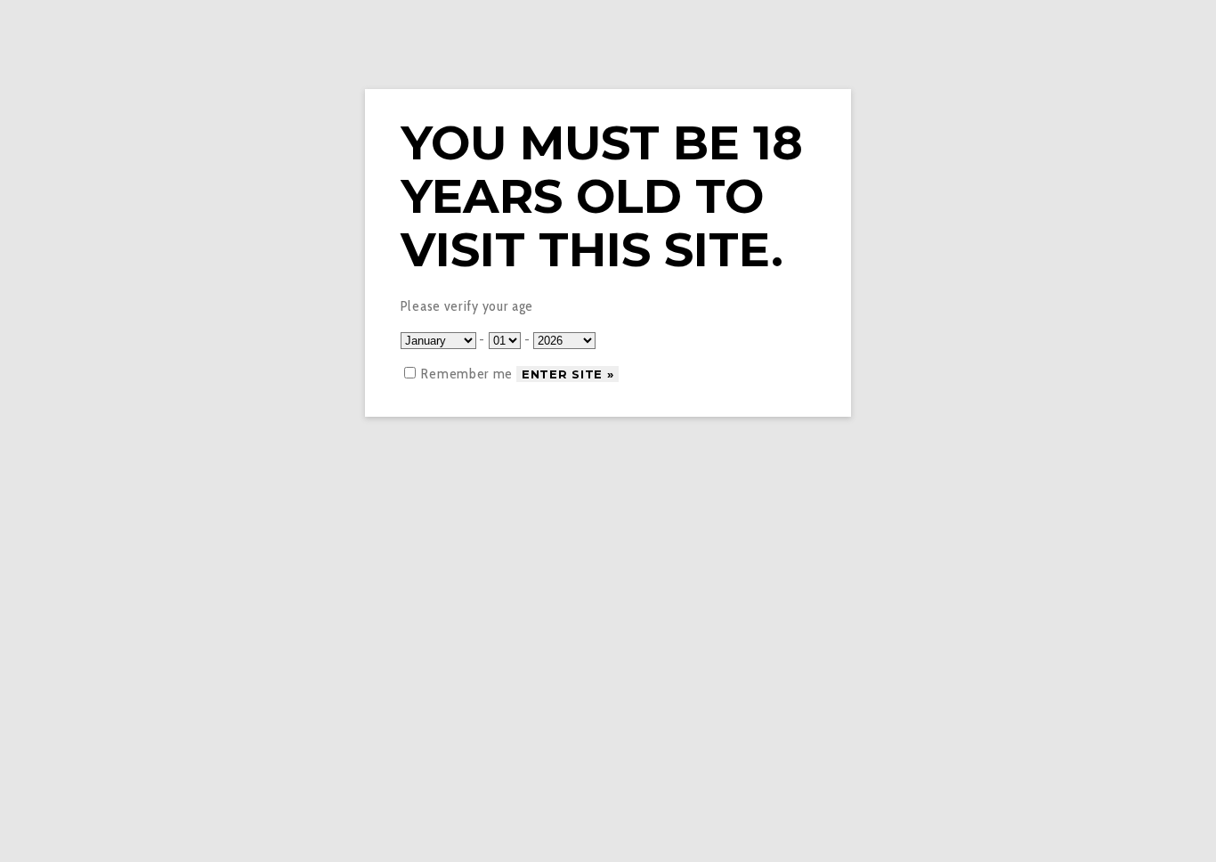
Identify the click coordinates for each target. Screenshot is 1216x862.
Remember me (465, 373)
